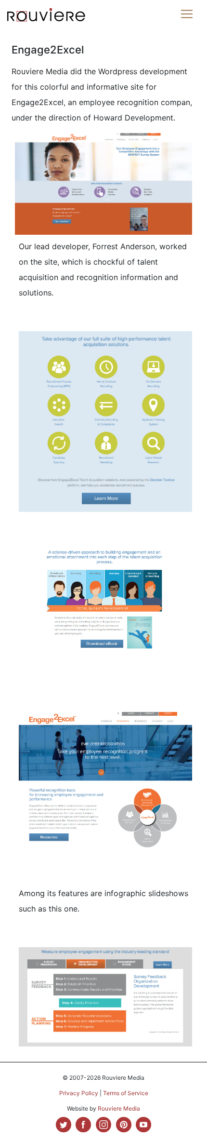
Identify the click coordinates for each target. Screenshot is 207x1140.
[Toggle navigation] (187, 14)
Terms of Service (125, 1093)
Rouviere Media (119, 1108)
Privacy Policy (78, 1093)
